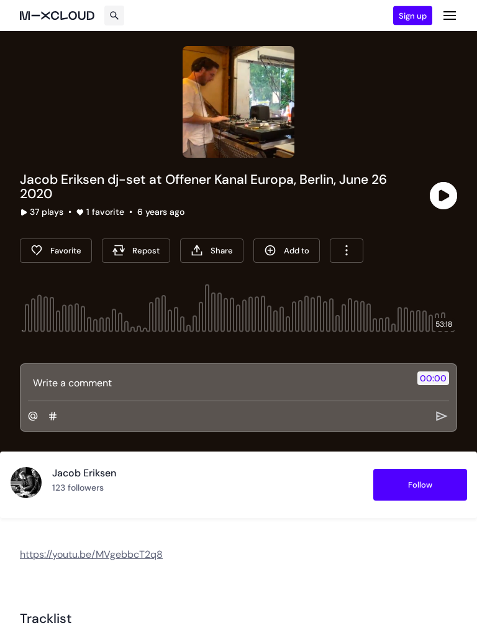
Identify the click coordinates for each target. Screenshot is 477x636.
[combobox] (346, 250)
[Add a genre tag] (53, 416)
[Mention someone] (33, 416)
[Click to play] (443, 195)
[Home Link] (57, 15)
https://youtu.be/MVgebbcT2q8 (91, 554)
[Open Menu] (449, 15)
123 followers (78, 487)
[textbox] (217, 382)
